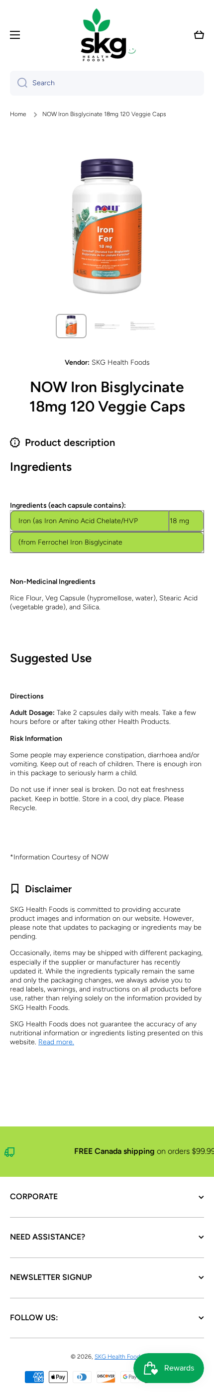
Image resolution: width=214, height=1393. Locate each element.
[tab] (107, 720)
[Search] (18, 83)
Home (18, 114)
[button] (199, 35)
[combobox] (107, 83)
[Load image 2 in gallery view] (107, 326)
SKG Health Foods (119, 1356)
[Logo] (107, 34)
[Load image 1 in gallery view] (71, 326)
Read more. (56, 1042)
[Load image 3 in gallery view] (142, 326)
